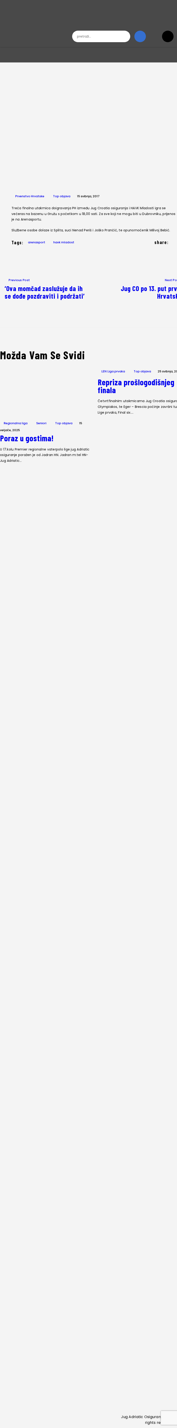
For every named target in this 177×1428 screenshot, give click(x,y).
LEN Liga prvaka (113, 371)
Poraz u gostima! (27, 438)
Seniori (41, 423)
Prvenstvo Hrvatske (29, 196)
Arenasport (36, 242)
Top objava (61, 196)
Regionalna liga (15, 423)
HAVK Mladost (63, 242)
